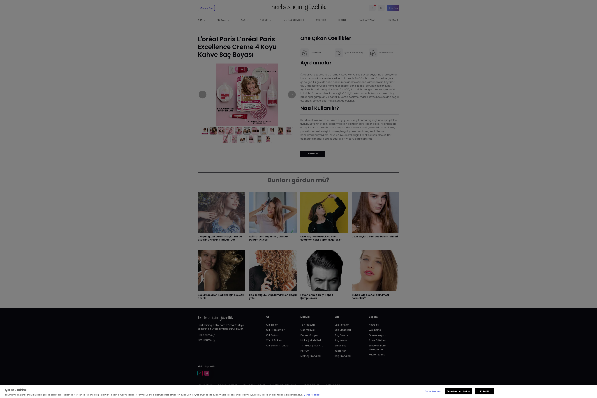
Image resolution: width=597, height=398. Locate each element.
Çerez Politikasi (312, 394)
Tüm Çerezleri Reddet (459, 391)
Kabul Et (484, 391)
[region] (298, 391)
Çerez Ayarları (433, 391)
